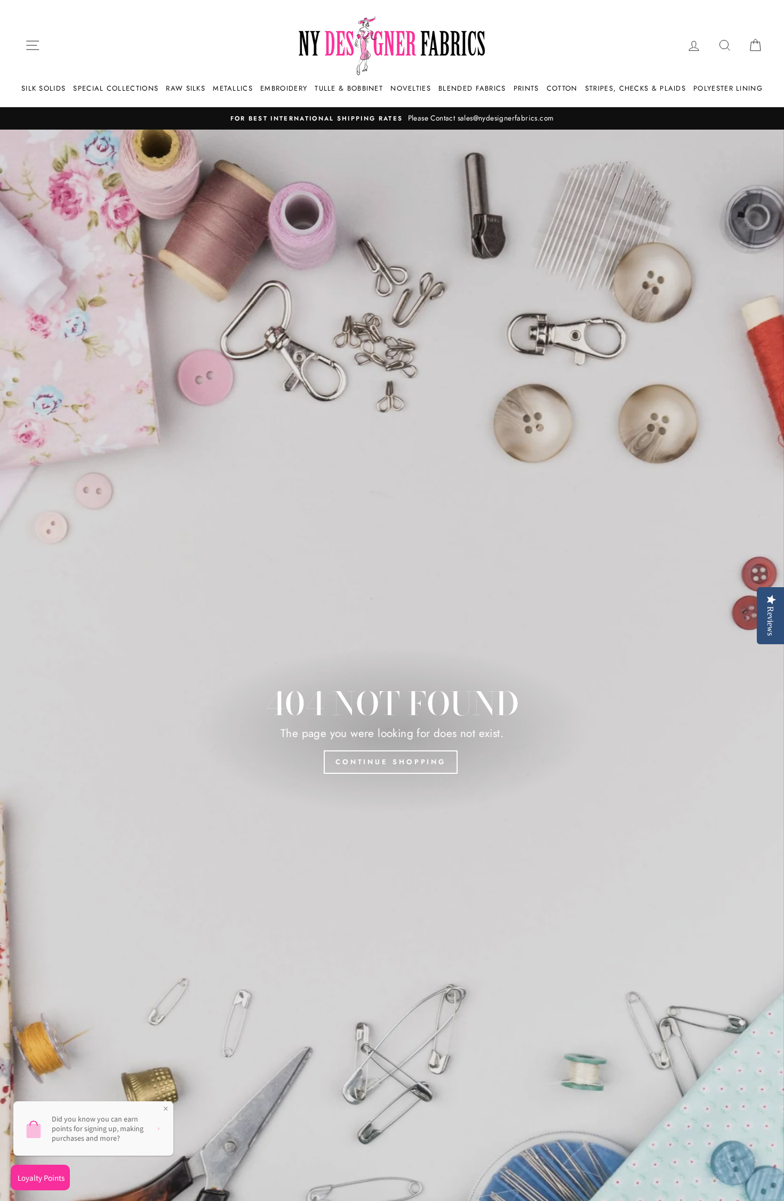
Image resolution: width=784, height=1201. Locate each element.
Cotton (562, 88)
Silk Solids (43, 88)
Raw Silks (185, 88)
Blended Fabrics (472, 88)
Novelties (410, 88)
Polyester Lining (728, 88)
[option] (392, 118)
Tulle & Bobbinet (349, 88)
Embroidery (283, 88)
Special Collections (115, 88)
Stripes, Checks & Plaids (635, 88)
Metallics (233, 88)
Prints (526, 88)
